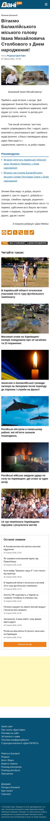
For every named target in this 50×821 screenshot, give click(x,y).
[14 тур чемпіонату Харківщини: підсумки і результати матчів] (25, 518)
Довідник (6, 784)
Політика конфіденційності (15, 740)
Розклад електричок (11, 767)
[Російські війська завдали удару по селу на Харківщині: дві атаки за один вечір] (25, 471)
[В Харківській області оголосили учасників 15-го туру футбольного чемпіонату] (25, 286)
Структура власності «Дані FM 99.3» (20, 743)
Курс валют (7, 791)
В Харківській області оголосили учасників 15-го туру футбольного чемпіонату (22, 293)
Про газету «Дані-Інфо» (13, 730)
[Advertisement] (25, 681)
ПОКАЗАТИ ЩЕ (25, 644)
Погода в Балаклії (10, 787)
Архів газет (7, 726)
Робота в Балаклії (10, 753)
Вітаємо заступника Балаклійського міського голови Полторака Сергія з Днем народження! (26, 176)
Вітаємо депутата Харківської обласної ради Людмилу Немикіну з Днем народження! (25, 163)
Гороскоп (6, 794)
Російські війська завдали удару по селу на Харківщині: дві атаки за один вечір (24, 478)
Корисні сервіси (9, 763)
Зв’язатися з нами (10, 736)
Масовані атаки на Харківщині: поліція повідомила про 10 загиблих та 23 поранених (23, 340)
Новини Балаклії (9, 15)
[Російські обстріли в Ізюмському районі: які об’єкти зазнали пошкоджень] (25, 425)
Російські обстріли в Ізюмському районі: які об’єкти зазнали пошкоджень (21, 432)
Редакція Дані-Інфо (16, 56)
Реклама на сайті (10, 733)
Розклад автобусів (10, 770)
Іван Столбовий (17, 243)
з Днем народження (37, 243)
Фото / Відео (7, 760)
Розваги (5, 757)
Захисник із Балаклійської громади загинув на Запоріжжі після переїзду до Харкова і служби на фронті (24, 386)
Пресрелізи (7, 774)
